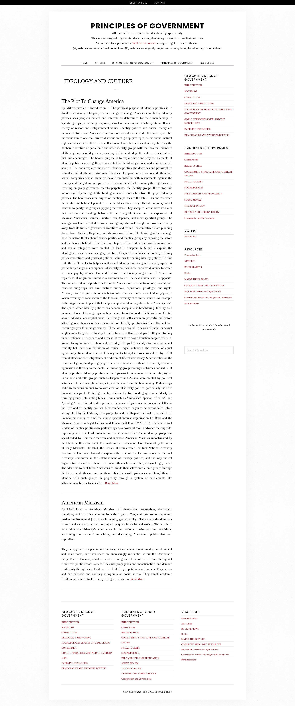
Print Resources (191, 303)
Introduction (190, 236)
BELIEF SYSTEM (193, 166)
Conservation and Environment (199, 218)
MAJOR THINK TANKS (196, 279)
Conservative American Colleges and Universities (208, 297)
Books (187, 273)
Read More (112, 483)
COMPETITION (192, 97)
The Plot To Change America (92, 101)
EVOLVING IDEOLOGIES (197, 129)
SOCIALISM (190, 91)
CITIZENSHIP (191, 159)
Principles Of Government (147, 26)
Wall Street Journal (144, 43)
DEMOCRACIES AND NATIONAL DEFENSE (206, 135)
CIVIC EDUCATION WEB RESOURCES (204, 285)
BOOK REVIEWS (193, 267)
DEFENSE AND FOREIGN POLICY (201, 212)
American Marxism (82, 503)
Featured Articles (192, 255)
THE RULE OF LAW (194, 206)
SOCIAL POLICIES (193, 187)
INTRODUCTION (193, 85)
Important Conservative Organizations (202, 291)
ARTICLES (189, 261)
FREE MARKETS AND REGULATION (203, 193)
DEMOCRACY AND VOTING (199, 103)
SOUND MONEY (192, 200)
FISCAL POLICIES (193, 181)
